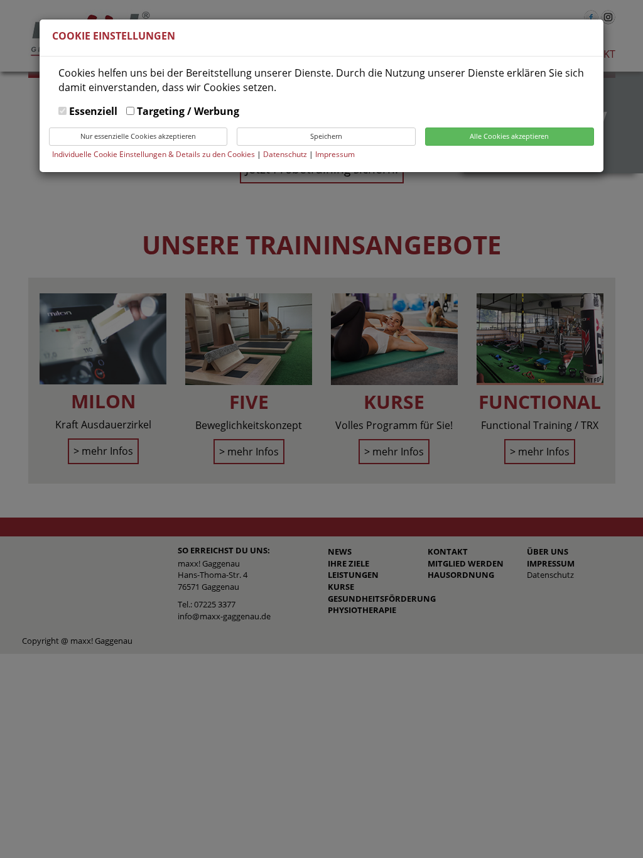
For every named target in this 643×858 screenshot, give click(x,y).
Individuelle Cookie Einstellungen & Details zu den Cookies (153, 154)
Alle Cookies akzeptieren (509, 136)
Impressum (335, 154)
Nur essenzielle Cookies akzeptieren (138, 136)
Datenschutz (286, 154)
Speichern (326, 136)
